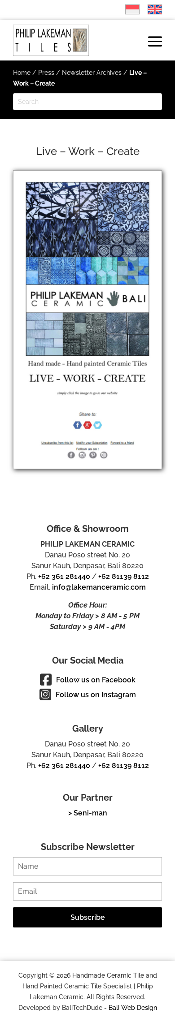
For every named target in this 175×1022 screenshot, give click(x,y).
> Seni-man (87, 813)
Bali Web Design (133, 1007)
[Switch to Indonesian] (128, 9)
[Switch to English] (150, 9)
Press (46, 72)
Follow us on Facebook (96, 680)
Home (22, 72)
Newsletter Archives (92, 72)
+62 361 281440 (64, 576)
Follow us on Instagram (96, 694)
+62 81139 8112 (123, 576)
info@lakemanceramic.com (99, 587)
